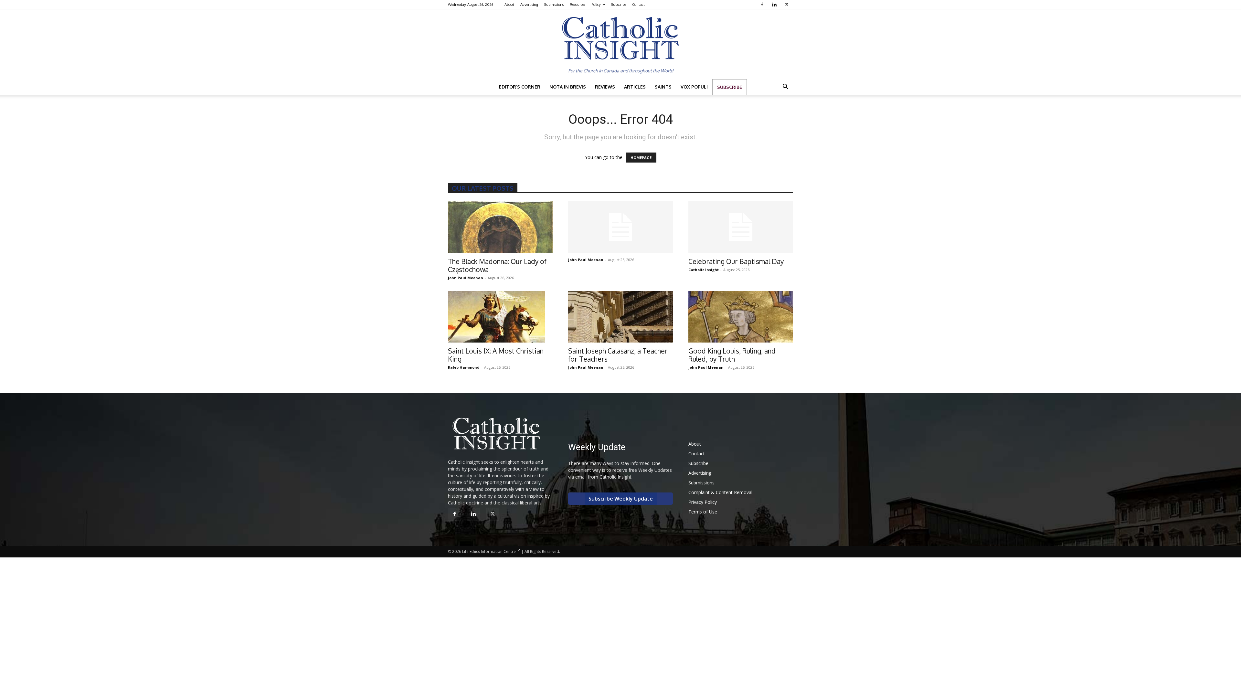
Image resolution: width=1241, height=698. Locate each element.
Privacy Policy (702, 502)
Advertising (529, 4)
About (509, 4)
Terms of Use (702, 512)
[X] (787, 4)
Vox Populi (694, 87)
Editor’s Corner (519, 87)
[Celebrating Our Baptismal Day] (740, 227)
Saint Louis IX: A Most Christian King (496, 354)
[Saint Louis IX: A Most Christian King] (500, 317)
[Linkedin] (775, 4)
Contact (638, 4)
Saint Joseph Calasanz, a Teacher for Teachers (618, 354)
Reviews (605, 87)
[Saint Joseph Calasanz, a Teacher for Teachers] (620, 317)
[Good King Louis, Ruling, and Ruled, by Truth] (740, 317)
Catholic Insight (703, 269)
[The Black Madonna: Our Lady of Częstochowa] (500, 227)
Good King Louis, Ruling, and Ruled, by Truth (732, 354)
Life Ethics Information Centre (489, 551)
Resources (577, 4)
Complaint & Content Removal (720, 492)
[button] (785, 87)
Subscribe (618, 4)
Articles (635, 87)
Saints (663, 87)
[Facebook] (763, 4)
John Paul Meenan (465, 277)
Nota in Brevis (567, 87)
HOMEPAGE (641, 157)
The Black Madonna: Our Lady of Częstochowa (497, 265)
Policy (595, 4)
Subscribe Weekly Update (621, 498)
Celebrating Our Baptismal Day (736, 261)
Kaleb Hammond (464, 367)
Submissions (554, 4)
